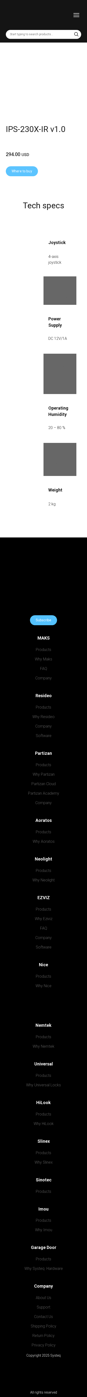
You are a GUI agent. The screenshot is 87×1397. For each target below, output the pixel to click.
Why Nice (43, 986)
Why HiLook (44, 1123)
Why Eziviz (43, 918)
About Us (43, 1297)
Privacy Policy (44, 1345)
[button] (76, 34)
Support (43, 1307)
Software (43, 735)
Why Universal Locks (43, 1084)
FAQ (43, 668)
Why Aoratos (44, 841)
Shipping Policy (43, 1326)
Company (43, 678)
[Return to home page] (17, 15)
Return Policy (43, 1335)
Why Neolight (43, 880)
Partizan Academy (43, 793)
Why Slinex (44, 1162)
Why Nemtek (43, 1046)
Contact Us (43, 1316)
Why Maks (43, 659)
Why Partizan (44, 774)
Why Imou (43, 1230)
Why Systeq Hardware (43, 1268)
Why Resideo (43, 716)
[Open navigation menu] (76, 15)
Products (43, 649)
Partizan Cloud (43, 784)
